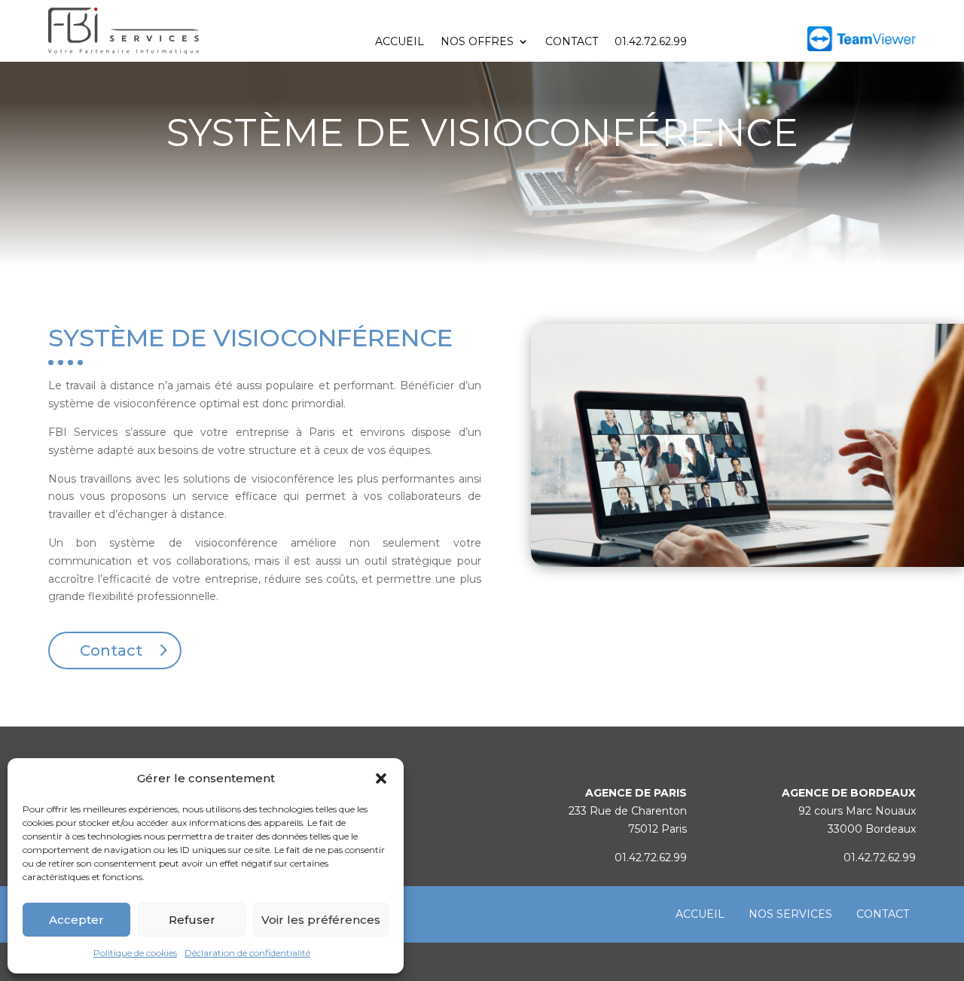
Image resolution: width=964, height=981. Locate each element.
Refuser (192, 919)
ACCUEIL (399, 42)
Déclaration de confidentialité (247, 952)
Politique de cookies (135, 952)
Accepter (76, 919)
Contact (111, 650)
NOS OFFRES (477, 42)
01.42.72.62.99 (651, 42)
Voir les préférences (320, 919)
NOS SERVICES (790, 914)
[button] (381, 778)
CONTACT (571, 42)
